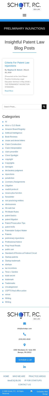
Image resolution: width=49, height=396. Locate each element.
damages (9, 167)
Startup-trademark (12, 261)
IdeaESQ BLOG (14, 381)
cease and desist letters (15, 140)
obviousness (10, 204)
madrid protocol (11, 189)
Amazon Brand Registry (15, 129)
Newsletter (9, 197)
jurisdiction (9, 178)
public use (9, 249)
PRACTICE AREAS (37, 376)
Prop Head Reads (12, 246)
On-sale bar (10, 208)
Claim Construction (13, 144)
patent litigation (11, 219)
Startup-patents (11, 257)
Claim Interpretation (13, 148)
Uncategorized (11, 287)
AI (6, 122)
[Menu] (24, 15)
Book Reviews (11, 137)
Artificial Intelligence (13, 133)
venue (7, 294)
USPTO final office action (15, 291)
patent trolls (10, 227)
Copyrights (9, 163)
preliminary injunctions (14, 238)
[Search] (44, 106)
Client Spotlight (11, 155)
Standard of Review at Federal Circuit (21, 253)
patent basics (10, 215)
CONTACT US (24, 385)
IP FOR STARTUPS (33, 381)
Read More (9, 91)
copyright (9, 159)
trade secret (10, 276)
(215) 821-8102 (24, 339)
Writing (8, 298)
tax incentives (11, 268)
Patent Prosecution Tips (15, 223)
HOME (6, 376)
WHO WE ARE (19, 376)
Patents (8, 234)
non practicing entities (14, 201)
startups (8, 264)
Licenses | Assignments (15, 182)
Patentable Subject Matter (16, 231)
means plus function (13, 193)
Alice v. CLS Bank (12, 125)
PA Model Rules (12, 212)
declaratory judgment (14, 170)
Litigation (9, 186)
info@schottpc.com (24, 329)
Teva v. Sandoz (11, 272)
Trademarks (10, 283)
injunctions (9, 174)
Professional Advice (13, 242)
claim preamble (11, 152)
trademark (9, 279)
